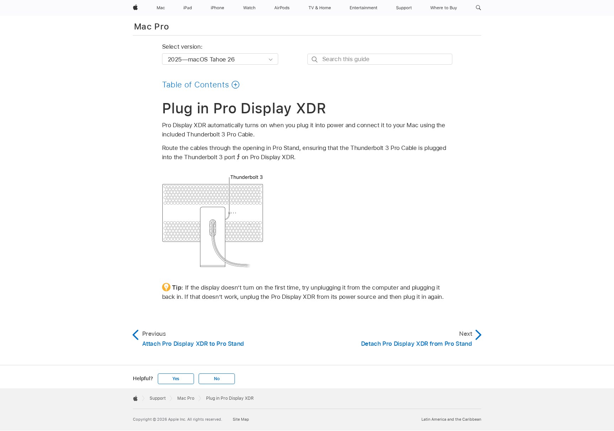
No (217, 378)
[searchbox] (379, 59)
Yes (175, 378)
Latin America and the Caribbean (451, 419)
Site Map (241, 419)
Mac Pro (151, 26)
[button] (478, 8)
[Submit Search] (315, 59)
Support (158, 398)
